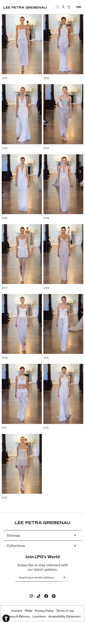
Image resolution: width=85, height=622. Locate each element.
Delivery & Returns (17, 616)
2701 (4, 78)
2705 (4, 218)
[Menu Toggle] (78, 7)
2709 (5, 357)
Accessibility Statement (64, 616)
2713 (4, 497)
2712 (46, 427)
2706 (46, 218)
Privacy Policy (44, 611)
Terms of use (65, 611)
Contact (16, 611)
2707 (4, 287)
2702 (46, 78)
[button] (57, 7)
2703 (5, 148)
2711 (4, 427)
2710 (46, 357)
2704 (46, 148)
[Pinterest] (54, 596)
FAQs (28, 611)
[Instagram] (31, 596)
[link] (63, 7)
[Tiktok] (39, 596)
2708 (46, 287)
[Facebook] (46, 596)
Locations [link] (39, 616)
